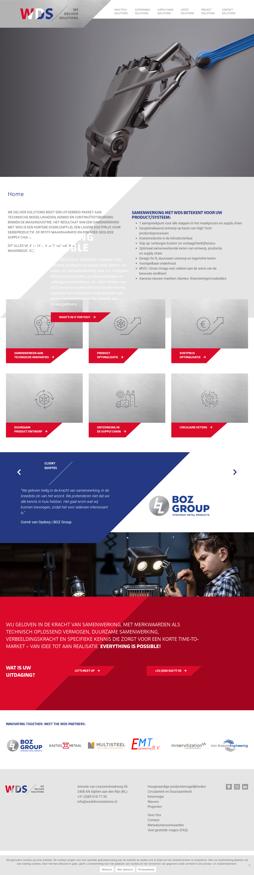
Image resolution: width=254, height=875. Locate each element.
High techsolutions (121, 11)
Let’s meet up (85, 671)
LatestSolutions (187, 11)
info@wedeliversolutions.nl (97, 801)
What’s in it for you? (74, 317)
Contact (154, 820)
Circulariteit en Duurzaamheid (170, 791)
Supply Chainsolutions (165, 11)
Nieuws (153, 801)
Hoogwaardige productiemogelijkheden (177, 786)
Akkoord (107, 869)
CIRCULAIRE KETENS (193, 427)
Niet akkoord (125, 869)
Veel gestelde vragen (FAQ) (168, 830)
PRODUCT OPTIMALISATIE (107, 355)
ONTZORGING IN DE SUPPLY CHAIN (109, 429)
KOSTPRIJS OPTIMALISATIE (190, 355)
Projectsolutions (208, 11)
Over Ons (154, 815)
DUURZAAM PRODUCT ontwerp (28, 429)
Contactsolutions (228, 11)
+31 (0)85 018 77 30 (168, 671)
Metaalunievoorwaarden (166, 825)
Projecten (155, 806)
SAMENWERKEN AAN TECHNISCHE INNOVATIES (31, 355)
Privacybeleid (146, 869)
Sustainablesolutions (142, 11)
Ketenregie (156, 796)
